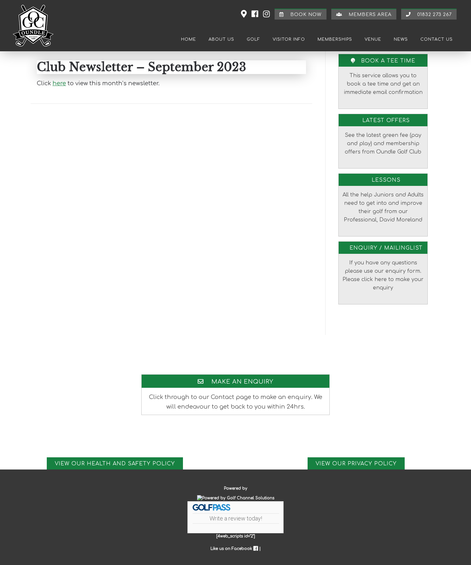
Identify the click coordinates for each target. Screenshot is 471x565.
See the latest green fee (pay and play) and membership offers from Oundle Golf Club (383, 143)
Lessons (383, 180)
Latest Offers (383, 120)
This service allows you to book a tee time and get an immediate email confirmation (383, 84)
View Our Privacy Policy (356, 464)
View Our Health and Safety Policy (115, 464)
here (59, 83)
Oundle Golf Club (37, 25)
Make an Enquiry (238, 381)
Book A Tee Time (385, 61)
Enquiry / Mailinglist (383, 248)
